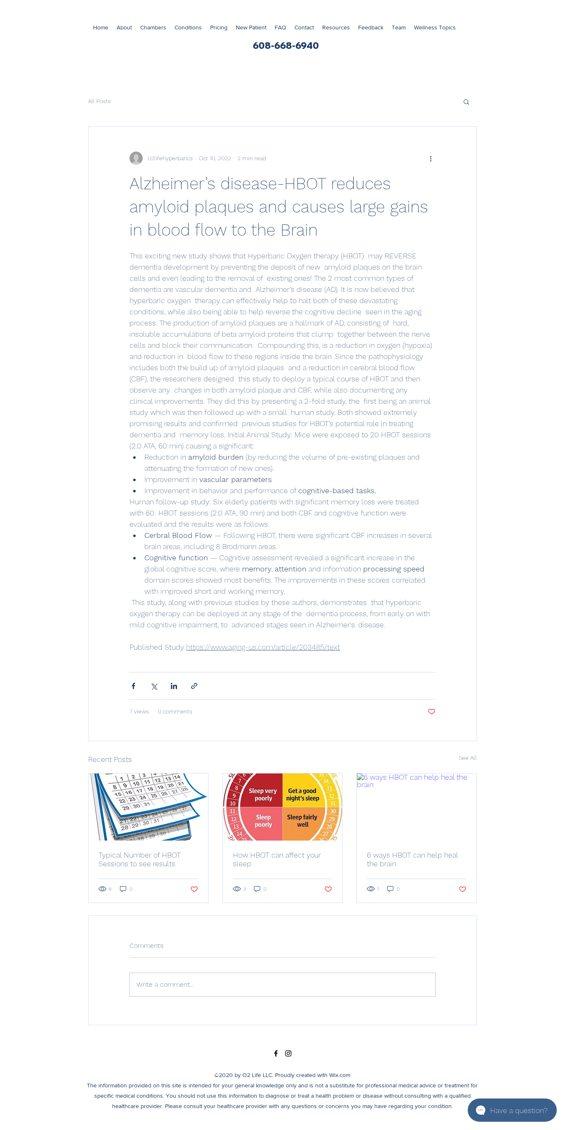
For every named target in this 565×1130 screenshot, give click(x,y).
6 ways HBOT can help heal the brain (412, 859)
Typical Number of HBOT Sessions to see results (139, 859)
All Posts (99, 101)
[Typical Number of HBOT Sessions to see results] (148, 807)
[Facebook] (276, 1053)
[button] (435, 27)
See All (468, 757)
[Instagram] (288, 1053)
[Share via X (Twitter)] (154, 686)
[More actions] (431, 158)
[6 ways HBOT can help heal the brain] (416, 807)
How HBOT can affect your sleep (277, 859)
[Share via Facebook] (133, 686)
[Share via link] (194, 686)
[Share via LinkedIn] (174, 686)
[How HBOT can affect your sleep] (282, 807)
